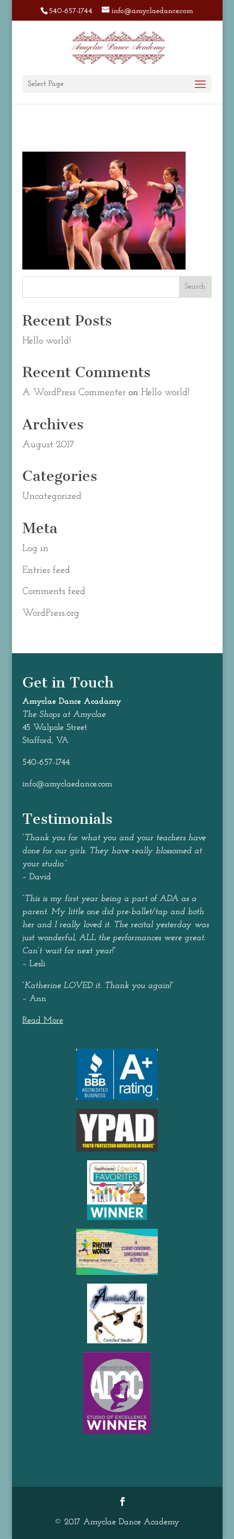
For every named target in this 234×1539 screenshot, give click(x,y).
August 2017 (48, 445)
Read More (42, 1020)
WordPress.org (50, 613)
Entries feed (46, 570)
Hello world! (46, 341)
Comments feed (53, 592)
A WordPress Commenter (74, 393)
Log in (35, 549)
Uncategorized (52, 497)
